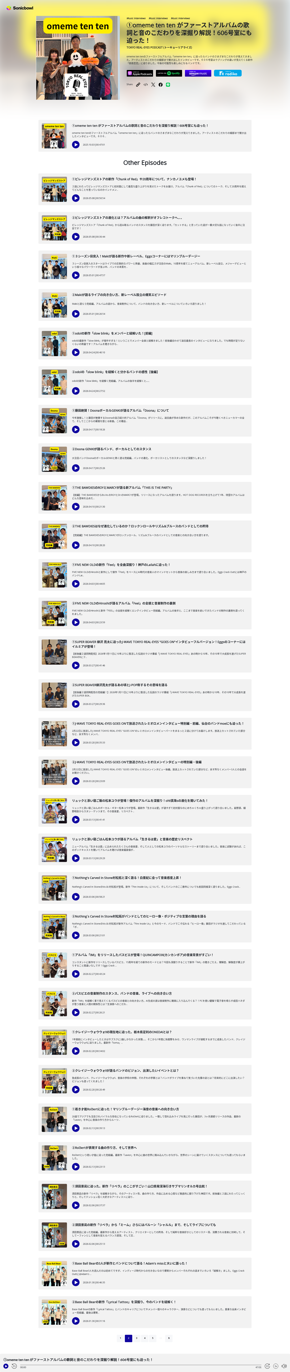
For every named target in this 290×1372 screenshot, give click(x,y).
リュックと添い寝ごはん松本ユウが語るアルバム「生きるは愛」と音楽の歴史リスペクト (132, 839)
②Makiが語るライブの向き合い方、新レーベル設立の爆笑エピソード (119, 295)
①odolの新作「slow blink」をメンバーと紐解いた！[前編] (112, 333)
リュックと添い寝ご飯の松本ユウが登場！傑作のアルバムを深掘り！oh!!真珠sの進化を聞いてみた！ (140, 801)
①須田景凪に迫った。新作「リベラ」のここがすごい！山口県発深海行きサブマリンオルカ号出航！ (140, 1186)
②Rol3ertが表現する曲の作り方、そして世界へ (104, 1148)
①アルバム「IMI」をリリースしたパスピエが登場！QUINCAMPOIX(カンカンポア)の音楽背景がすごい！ (143, 955)
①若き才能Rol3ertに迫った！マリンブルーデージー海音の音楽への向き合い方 (125, 1109)
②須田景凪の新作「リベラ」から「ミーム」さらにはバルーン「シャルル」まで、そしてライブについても (144, 1225)
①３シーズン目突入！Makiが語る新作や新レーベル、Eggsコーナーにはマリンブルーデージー (136, 256)
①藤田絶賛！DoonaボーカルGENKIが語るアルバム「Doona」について (120, 410)
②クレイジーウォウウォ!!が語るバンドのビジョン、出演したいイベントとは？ (125, 1071)
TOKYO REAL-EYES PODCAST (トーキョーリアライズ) (159, 47)
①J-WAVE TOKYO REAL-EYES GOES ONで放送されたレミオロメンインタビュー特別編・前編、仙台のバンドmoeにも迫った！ (158, 723)
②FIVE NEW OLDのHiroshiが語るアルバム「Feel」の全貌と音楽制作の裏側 (124, 603)
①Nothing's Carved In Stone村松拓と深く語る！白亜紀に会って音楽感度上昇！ (127, 878)
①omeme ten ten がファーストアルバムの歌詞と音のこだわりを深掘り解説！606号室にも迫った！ (140, 126)
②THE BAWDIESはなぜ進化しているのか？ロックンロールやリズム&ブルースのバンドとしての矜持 (140, 526)
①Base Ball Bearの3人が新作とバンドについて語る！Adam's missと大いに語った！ (130, 1263)
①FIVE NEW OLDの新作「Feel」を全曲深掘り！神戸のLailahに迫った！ (121, 565)
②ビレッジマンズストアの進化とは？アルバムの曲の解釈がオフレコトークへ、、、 (128, 218)
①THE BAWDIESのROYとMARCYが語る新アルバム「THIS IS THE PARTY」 (123, 488)
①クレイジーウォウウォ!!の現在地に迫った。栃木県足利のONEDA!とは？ (122, 1032)
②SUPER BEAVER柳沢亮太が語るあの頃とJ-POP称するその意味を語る (119, 685)
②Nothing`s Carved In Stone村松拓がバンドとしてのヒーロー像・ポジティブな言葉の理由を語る (139, 916)
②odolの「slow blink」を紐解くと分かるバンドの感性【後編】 (116, 372)
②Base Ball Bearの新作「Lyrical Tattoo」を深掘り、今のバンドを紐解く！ (124, 1302)
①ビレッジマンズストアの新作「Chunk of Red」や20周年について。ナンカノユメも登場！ (134, 179)
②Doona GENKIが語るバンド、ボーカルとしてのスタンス (111, 449)
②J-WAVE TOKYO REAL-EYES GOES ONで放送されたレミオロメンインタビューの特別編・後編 (137, 762)
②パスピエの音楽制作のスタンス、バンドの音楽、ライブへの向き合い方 (122, 993)
